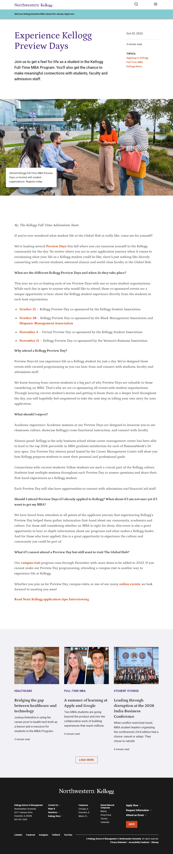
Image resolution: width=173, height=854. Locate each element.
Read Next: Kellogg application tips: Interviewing (51, 599)
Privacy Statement (118, 842)
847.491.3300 (20, 819)
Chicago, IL (84, 809)
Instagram (43, 835)
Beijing (104, 811)
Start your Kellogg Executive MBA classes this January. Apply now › (44, 14)
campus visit (30, 563)
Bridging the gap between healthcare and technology (35, 705)
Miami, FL (83, 816)
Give (131, 824)
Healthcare (23, 691)
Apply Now (132, 805)
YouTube (68, 835)
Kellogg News (134, 66)
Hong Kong (106, 815)
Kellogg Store (54, 816)
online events (129, 584)
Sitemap (155, 842)
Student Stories (126, 691)
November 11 (29, 341)
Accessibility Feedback (139, 842)
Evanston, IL (84, 812)
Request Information (137, 810)
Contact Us (53, 805)
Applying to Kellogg (137, 57)
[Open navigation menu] (156, 4)
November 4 (28, 332)
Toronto (104, 819)
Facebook (30, 835)
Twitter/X (56, 835)
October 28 (27, 318)
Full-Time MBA (134, 62)
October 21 (27, 309)
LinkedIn (18, 835)
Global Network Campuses (107, 806)
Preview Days (56, 246)
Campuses (83, 805)
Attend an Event (135, 815)
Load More (86, 759)
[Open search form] (143, 4)
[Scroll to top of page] (167, 836)
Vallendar (105, 822)
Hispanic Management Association (46, 323)
